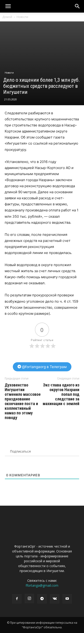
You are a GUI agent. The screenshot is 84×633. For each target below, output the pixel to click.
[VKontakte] (54, 598)
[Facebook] (16, 598)
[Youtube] (67, 598)
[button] (77, 6)
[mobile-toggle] (7, 6)
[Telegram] (42, 598)
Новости (22, 17)
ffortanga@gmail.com (42, 585)
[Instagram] (29, 598)
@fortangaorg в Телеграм (44, 367)
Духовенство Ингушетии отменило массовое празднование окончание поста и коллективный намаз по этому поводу (23, 401)
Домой (7, 17)
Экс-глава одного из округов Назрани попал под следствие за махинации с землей (61, 394)
